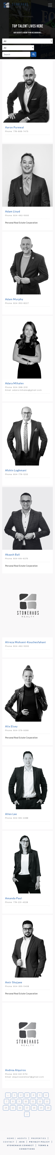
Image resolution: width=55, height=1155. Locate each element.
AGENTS (22, 1138)
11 (33, 1101)
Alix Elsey (11, 726)
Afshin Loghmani (16, 470)
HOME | (11, 1138)
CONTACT (9, 1142)
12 (40, 1101)
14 (6, 1108)
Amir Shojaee (13, 982)
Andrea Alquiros (15, 1070)
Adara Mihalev (14, 383)
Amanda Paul (13, 898)
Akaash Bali (12, 554)
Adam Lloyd (12, 211)
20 (48, 1108)
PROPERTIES (38, 1138)
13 (47, 1101)
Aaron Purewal (14, 127)
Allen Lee (11, 814)
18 (34, 1108)
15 (13, 1108)
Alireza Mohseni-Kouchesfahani (25, 642)
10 (26, 1101)
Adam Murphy (14, 299)
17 (27, 1108)
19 (41, 1108)
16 (20, 1108)
